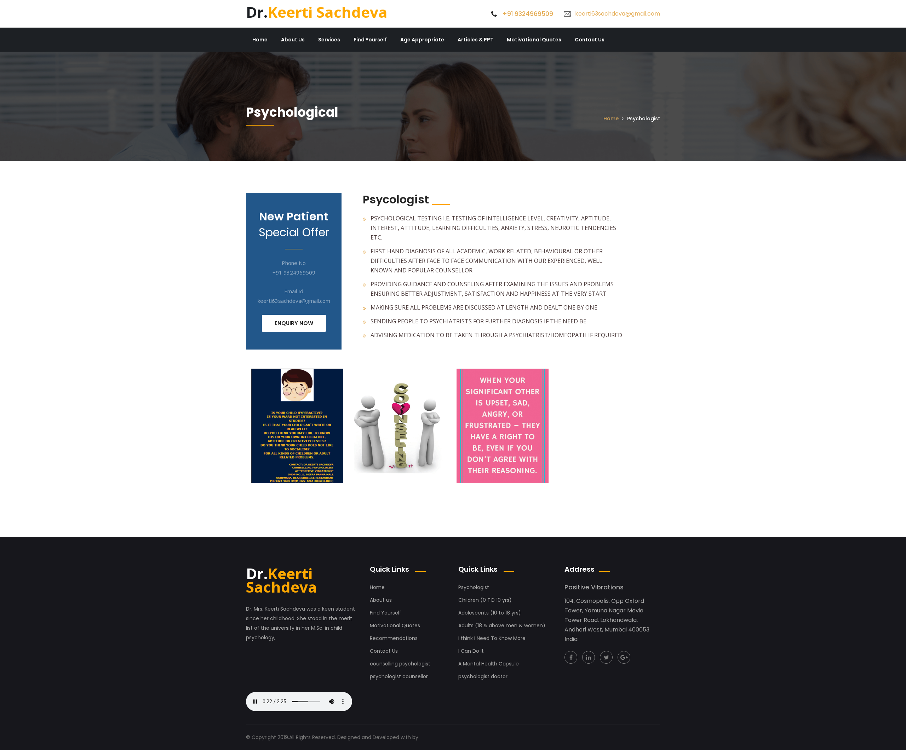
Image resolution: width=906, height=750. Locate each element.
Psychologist (473, 587)
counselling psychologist (400, 663)
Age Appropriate (422, 39)
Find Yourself (370, 39)
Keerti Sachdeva (317, 12)
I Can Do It (471, 650)
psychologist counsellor (399, 676)
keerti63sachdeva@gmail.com (617, 14)
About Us (293, 39)
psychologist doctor (483, 676)
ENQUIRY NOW (294, 323)
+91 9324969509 (528, 14)
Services (329, 39)
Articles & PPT (475, 39)
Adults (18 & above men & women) (501, 625)
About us (381, 600)
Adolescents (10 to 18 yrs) (489, 612)
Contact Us (589, 39)
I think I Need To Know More (492, 638)
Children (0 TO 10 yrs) (485, 600)
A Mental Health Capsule (488, 663)
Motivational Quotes (534, 39)
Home (260, 39)
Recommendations (394, 638)
